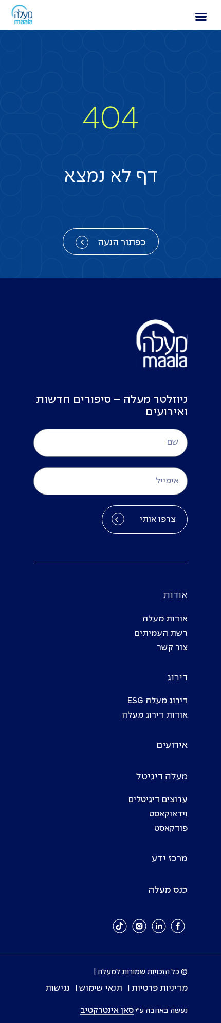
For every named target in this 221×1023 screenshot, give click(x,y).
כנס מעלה (168, 890)
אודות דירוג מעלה (155, 715)
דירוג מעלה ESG (157, 701)
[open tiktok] (120, 926)
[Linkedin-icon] (159, 926)
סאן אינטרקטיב (107, 1010)
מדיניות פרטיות (160, 988)
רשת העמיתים (161, 633)
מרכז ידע (170, 859)
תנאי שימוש (100, 988)
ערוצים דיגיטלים (158, 800)
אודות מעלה (165, 619)
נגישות (57, 988)
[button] (201, 16)
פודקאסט (171, 828)
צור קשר (172, 648)
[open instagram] (139, 926)
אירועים (172, 745)
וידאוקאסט (168, 814)
